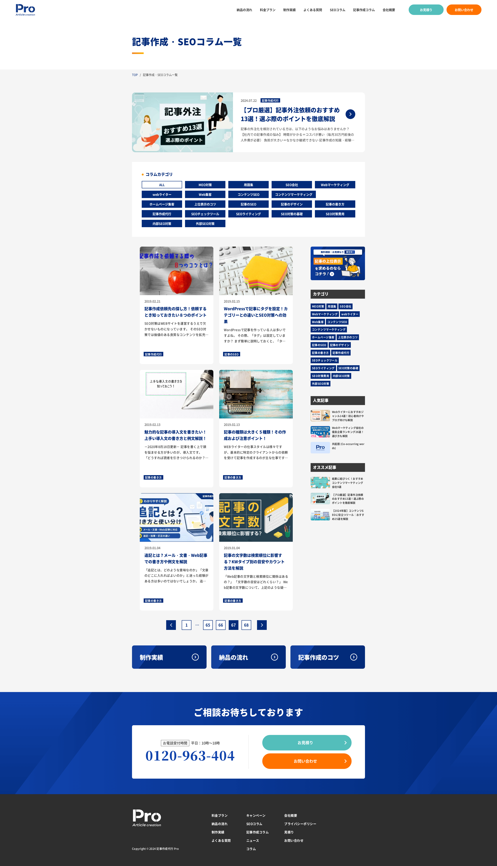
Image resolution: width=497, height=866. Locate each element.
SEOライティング (248, 213)
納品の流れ (244, 9)
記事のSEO (248, 204)
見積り (289, 832)
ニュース (252, 840)
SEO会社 (292, 184)
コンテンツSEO (248, 194)
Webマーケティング (335, 184)
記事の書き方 (335, 204)
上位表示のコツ (205, 204)
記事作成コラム (364, 9)
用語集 (248, 184)
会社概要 (389, 9)
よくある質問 (312, 9)
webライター (162, 194)
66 (220, 625)
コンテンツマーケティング (293, 194)
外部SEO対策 (205, 223)
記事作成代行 (162, 213)
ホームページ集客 (161, 204)
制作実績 (289, 9)
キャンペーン (256, 815)
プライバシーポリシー (300, 823)
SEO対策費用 (335, 213)
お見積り (426, 9)
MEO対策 (205, 184)
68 (246, 625)
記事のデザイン (292, 204)
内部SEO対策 (162, 223)
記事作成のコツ (318, 657)
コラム (251, 848)
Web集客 (205, 194)
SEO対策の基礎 (292, 213)
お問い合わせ (464, 9)
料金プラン (267, 9)
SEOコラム (337, 9)
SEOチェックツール (205, 213)
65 (208, 625)
